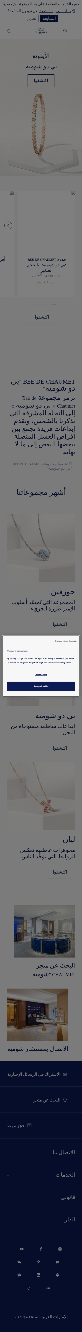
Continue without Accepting (66, 641)
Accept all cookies (41, 686)
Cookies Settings (41, 675)
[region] (41, 666)
